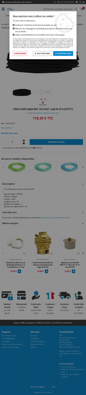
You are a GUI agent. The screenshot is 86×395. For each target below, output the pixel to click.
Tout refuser (43, 53)
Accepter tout (64, 53)
